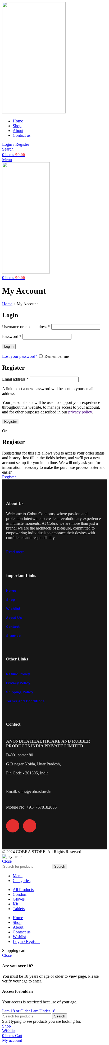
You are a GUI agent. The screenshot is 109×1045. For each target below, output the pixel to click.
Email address (15, 379)
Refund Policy (18, 674)
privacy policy (80, 412)
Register (10, 422)
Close (7, 861)
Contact (13, 626)
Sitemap (13, 635)
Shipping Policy (19, 692)
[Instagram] (29, 825)
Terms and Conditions (25, 701)
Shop (10, 599)
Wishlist (13, 608)
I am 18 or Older (16, 1011)
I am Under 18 (43, 1011)
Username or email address (26, 326)
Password (11, 336)
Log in (8, 347)
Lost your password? (19, 356)
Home (7, 304)
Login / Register (26, 941)
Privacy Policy (18, 683)
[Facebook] (12, 825)
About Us (14, 617)
